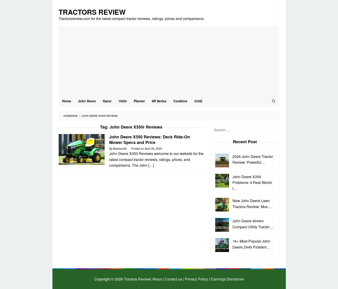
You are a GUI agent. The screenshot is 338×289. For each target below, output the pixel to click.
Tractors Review (92, 12)
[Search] (273, 101)
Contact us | (174, 279)
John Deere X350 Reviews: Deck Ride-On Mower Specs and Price (149, 139)
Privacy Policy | (197, 279)
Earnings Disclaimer (227, 279)
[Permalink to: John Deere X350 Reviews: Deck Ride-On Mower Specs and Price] (82, 149)
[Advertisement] (169, 61)
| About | (157, 279)
